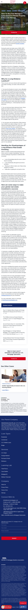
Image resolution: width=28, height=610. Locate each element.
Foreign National (21, 10)
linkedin (8, 518)
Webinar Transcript (5, 477)
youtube (14, 518)
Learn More (5, 390)
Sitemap (3, 492)
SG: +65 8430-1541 (8, 506)
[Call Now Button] (24, 2)
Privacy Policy (4, 487)
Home (3, 25)
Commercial (4, 439)
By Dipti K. (3, 22)
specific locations (20, 43)
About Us (3, 484)
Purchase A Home (5, 458)
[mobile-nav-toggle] (2, 1)
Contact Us (14, 32)
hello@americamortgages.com (10, 300)
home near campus (10, 128)
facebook (11, 518)
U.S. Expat (4, 452)
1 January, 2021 (11, 22)
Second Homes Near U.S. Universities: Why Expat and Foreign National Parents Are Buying (13, 325)
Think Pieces (9, 25)
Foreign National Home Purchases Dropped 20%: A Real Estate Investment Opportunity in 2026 (14, 339)
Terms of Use (4, 490)
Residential (4, 437)
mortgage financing (6, 295)
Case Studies (4, 471)
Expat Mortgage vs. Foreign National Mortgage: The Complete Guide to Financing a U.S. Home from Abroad (13, 332)
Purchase (3, 10)
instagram (2, 518)
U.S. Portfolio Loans (6, 442)
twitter (5, 518)
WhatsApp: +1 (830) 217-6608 (10, 504)
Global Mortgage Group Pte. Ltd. (8, 422)
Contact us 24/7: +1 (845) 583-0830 (11, 502)
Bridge (3, 445)
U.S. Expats (14, 10)
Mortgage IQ (4, 474)
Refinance (9, 10)
